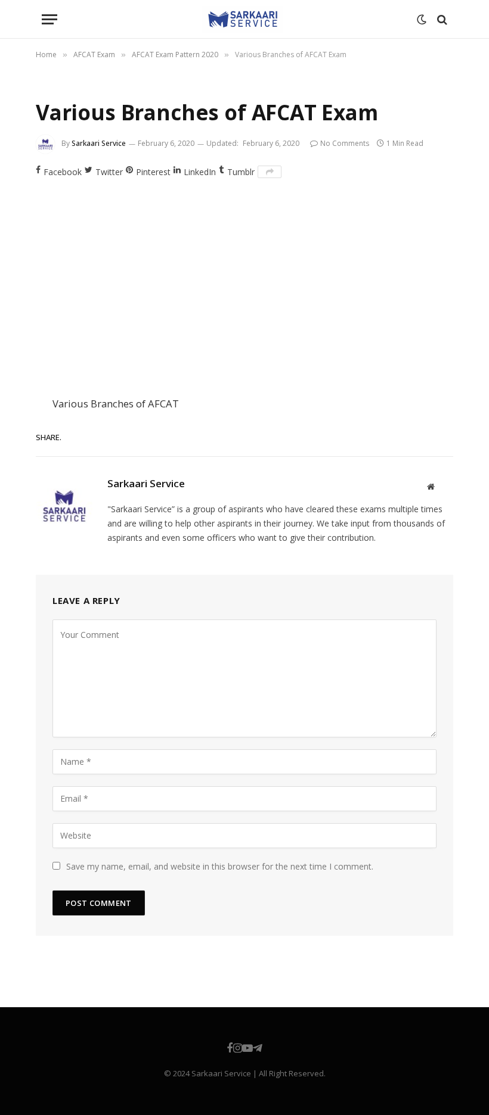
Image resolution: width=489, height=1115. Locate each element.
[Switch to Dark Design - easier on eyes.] (421, 19)
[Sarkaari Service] (243, 19)
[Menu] (49, 19)
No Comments (344, 143)
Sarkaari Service (99, 143)
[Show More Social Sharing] (269, 172)
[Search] (441, 19)
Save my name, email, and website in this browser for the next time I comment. (219, 866)
